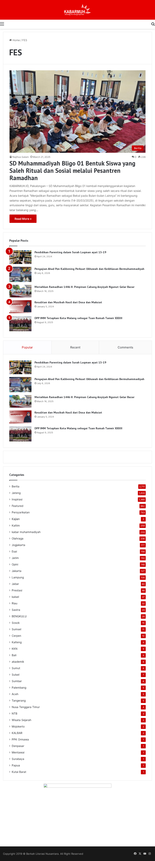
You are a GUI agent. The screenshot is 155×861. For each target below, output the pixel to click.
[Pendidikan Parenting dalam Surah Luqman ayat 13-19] (20, 257)
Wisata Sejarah (21, 720)
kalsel (15, 596)
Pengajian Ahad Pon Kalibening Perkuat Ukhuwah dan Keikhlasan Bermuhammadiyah (89, 269)
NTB (14, 713)
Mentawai (18, 752)
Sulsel (15, 674)
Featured (17, 505)
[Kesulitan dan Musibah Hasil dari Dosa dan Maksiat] (20, 306)
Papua (16, 765)
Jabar (15, 583)
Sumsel (16, 629)
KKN (14, 648)
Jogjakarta (18, 545)
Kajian (16, 519)
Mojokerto (18, 726)
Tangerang (19, 700)
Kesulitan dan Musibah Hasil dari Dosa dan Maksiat (68, 302)
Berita (15, 486)
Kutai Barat (19, 771)
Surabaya (18, 759)
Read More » (23, 218)
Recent (75, 347)
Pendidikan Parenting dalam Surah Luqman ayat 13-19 (70, 252)
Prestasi (17, 590)
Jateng (16, 493)
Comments (125, 347)
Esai (14, 551)
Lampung (18, 577)
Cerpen (16, 635)
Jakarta (16, 571)
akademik (18, 661)
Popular (27, 347)
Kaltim (16, 525)
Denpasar (18, 746)
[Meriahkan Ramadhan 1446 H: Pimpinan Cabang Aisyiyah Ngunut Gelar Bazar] (20, 291)
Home (16, 40)
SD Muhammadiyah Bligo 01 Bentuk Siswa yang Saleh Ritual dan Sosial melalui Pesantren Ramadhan (72, 170)
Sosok (16, 622)
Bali (14, 655)
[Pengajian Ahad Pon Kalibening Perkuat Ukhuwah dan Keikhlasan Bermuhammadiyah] (20, 274)
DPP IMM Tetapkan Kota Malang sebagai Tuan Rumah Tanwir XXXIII (78, 318)
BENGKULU (19, 616)
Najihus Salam (21, 156)
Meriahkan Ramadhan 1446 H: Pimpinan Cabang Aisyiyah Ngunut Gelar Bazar (84, 287)
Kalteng (17, 642)
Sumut (16, 668)
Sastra (16, 609)
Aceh (15, 694)
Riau (14, 603)
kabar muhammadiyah (26, 532)
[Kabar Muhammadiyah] (77, 10)
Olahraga (17, 538)
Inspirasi (17, 499)
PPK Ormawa (20, 739)
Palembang (19, 687)
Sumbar (17, 681)
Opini (15, 564)
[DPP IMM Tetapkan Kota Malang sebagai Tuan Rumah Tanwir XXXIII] (20, 323)
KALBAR (17, 733)
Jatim (15, 558)
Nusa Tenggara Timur (26, 707)
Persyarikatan (21, 512)
